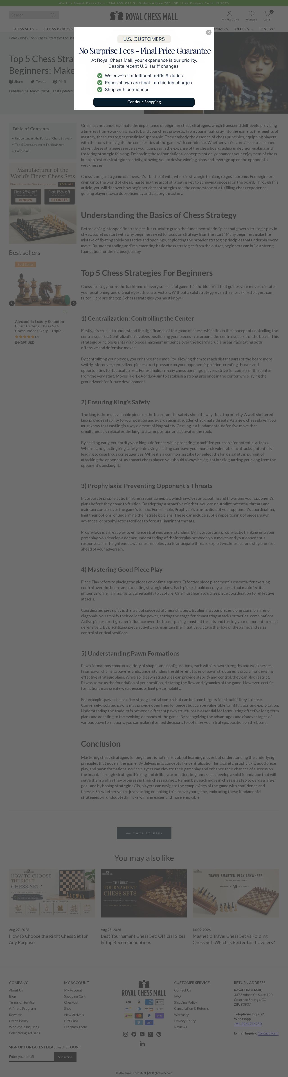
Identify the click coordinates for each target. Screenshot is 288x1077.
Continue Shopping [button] (144, 101)
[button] (209, 32)
